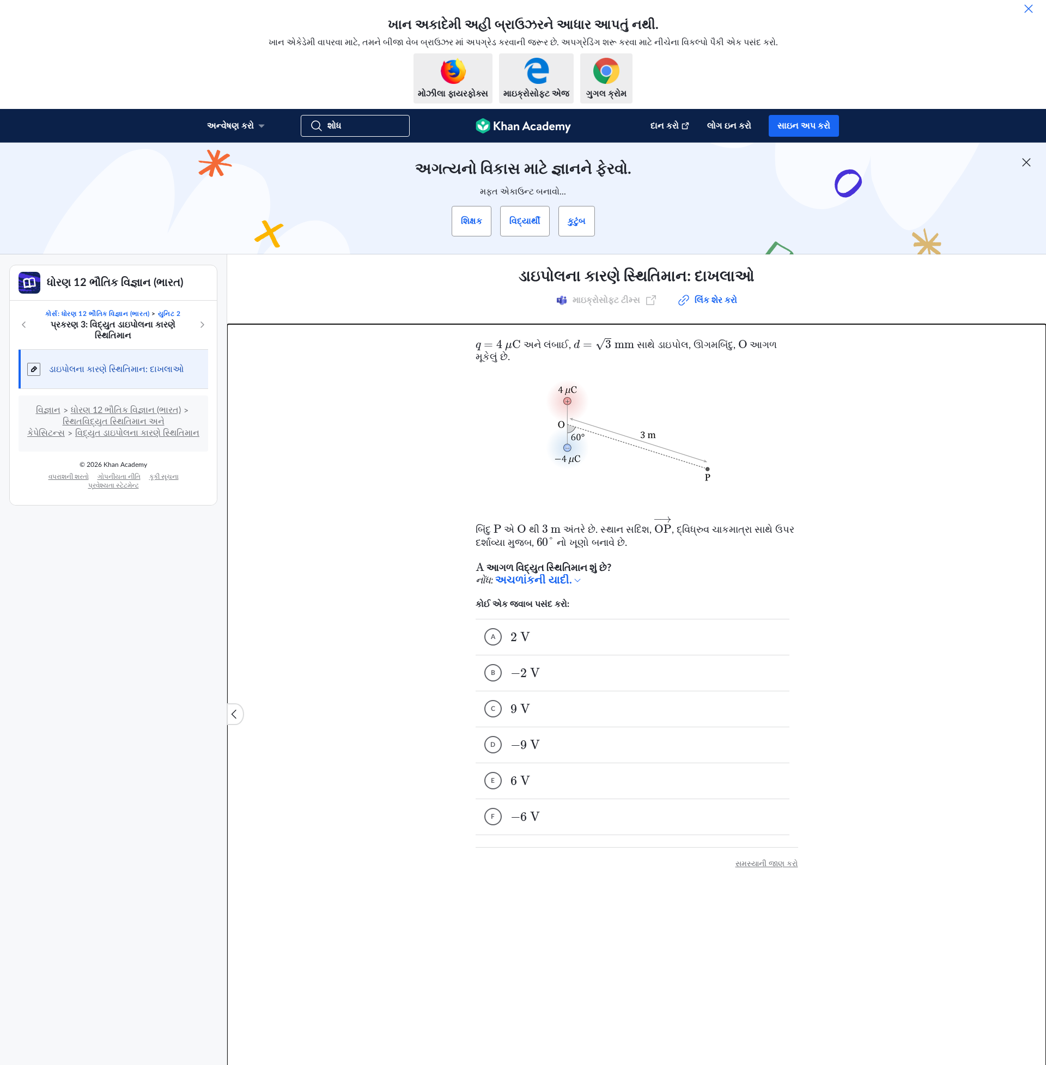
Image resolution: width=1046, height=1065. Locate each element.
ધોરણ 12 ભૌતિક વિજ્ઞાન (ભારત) (126, 410)
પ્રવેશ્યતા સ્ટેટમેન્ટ (113, 485)
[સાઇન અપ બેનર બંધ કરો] (1026, 162)
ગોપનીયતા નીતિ (119, 476)
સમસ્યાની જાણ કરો (766, 864)
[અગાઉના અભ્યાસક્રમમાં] (24, 324)
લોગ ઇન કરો (729, 125)
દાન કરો (664, 125)
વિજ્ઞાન (48, 410)
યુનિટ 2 (169, 314)
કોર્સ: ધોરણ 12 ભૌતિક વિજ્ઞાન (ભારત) (97, 314)
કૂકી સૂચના (164, 476)
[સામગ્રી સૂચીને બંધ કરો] (235, 714)
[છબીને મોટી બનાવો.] (637, 438)
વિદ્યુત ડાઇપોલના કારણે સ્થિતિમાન (137, 433)
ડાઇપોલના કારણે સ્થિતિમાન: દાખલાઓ (116, 369)
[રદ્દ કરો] (1028, 8)
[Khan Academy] (523, 125)
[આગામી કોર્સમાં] (202, 324)
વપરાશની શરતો (68, 476)
